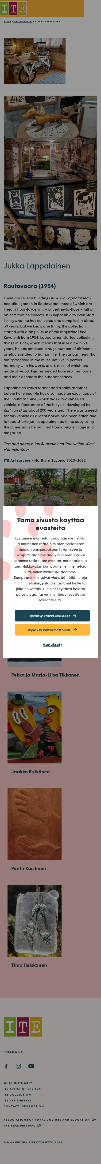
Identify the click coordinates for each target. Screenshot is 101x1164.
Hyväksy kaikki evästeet (49, 616)
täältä (56, 600)
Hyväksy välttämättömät (49, 630)
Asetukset (51, 644)
